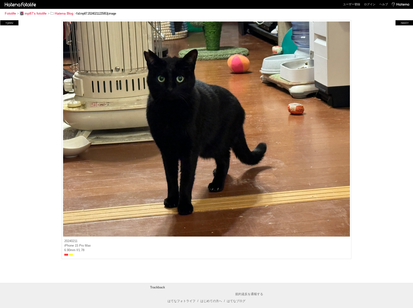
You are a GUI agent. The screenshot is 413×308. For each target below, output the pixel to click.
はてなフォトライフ (182, 301)
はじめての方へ (211, 301)
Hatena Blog (64, 13)
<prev (9, 23)
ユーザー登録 (351, 4)
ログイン (369, 4)
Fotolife (10, 13)
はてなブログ (236, 301)
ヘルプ (383, 4)
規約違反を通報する (249, 294)
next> (405, 23)
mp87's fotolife (36, 13)
